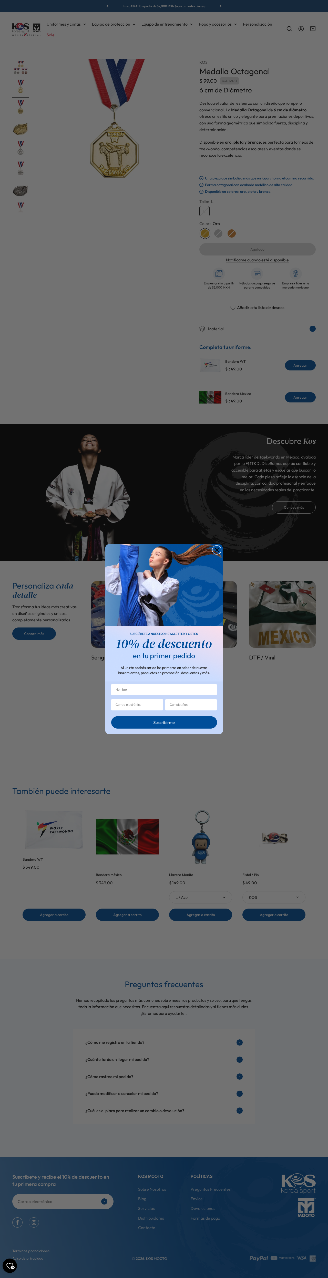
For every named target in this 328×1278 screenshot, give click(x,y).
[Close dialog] (217, 550)
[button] (164, 723)
